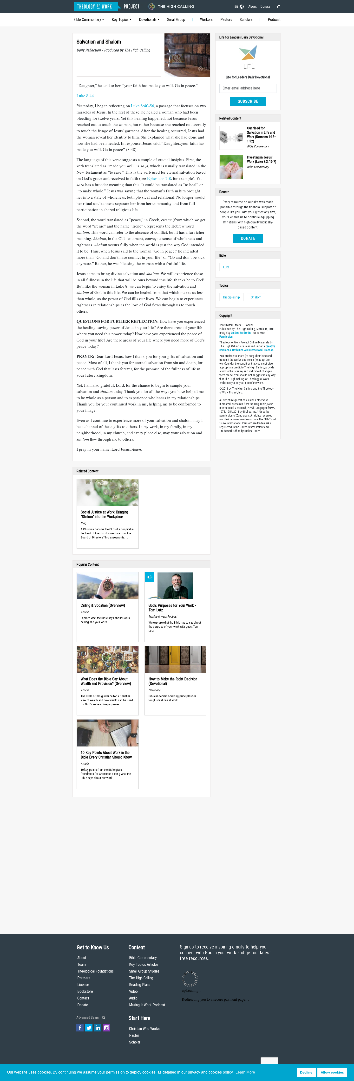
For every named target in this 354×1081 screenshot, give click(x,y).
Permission (226, 336)
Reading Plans (139, 984)
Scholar (134, 1042)
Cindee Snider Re (241, 333)
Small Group (176, 19)
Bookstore (85, 991)
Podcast (274, 19)
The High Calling (141, 978)
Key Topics (120, 19)
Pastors (226, 19)
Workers (206, 19)
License (83, 984)
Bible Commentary (87, 19)
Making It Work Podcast (147, 1005)
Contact (83, 998)
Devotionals (148, 19)
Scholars (246, 19)
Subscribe (248, 101)
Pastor (134, 1035)
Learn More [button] (245, 1072)
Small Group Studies (144, 971)
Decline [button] (306, 1072)
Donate (265, 6)
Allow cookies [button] (332, 1072)
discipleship (231, 297)
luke (226, 267)
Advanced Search (88, 1017)
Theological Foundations (95, 971)
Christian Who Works (144, 1028)
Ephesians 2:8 (159, 178)
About (252, 6)
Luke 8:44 (85, 95)
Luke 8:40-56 (142, 105)
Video (133, 991)
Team (81, 964)
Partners (83, 978)
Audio (133, 998)
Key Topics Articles (143, 964)
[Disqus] (141, 861)
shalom (256, 297)
